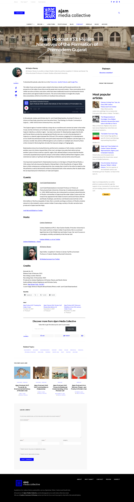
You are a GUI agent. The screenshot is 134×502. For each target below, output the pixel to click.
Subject (30, 24)
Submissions (41, 2)
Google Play (74, 82)
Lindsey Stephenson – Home (32, 241)
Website (65, 440)
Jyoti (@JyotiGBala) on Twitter (33, 210)
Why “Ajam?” (24, 2)
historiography (45, 350)
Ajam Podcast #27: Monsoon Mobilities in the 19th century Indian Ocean (72, 307)
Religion (41, 352)
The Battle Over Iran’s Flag (109, 134)
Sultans (75, 352)
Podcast (79, 24)
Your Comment (24, 420)
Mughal (81, 350)
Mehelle (89, 24)
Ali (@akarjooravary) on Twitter (50, 259)
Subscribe (71, 329)
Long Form (51, 24)
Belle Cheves (24, 395)
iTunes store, (54, 82)
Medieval (73, 350)
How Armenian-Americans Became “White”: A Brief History (109, 165)
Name (21, 440)
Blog (72, 24)
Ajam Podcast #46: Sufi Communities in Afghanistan (41, 387)
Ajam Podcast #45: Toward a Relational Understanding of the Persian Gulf (60, 388)
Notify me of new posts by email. (30, 454)
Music (97, 24)
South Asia (56, 352)
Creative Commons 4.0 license (28, 495)
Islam (66, 350)
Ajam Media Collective (30, 493)
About (16, 2)
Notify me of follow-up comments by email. (33, 449)
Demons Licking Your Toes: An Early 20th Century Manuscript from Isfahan (110, 104)
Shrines (48, 352)
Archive (104, 24)
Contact (33, 2)
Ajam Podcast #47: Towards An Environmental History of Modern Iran (22, 388)
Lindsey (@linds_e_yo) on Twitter (50, 239)
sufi (63, 352)
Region (39, 24)
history (55, 350)
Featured (19, 382)
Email (43, 440)
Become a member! (106, 72)
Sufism (68, 352)
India (60, 350)
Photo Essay (62, 24)
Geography (28, 350)
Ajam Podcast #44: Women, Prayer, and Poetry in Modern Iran (79, 387)
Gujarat (36, 350)
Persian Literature (30, 352)
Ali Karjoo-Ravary (32, 68)
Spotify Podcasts (63, 82)
